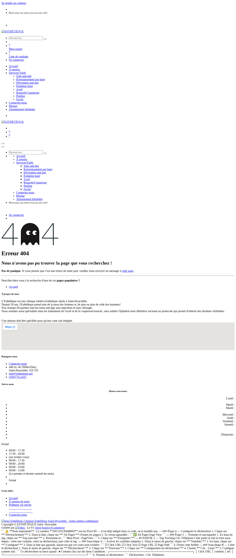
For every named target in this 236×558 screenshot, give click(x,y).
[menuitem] (13, 66)
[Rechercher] (45, 38)
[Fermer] (2, 146)
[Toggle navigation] (2, 143)
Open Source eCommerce (50, 527)
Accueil (13, 286)
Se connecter (16, 59)
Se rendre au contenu (13, 3)
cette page (127, 270)
